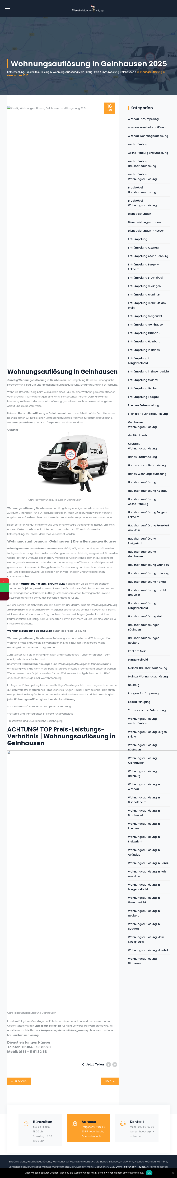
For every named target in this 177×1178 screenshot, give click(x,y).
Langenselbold (138, 659)
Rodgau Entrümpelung (143, 693)
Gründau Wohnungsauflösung (142, 446)
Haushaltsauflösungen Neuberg (143, 640)
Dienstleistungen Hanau (144, 222)
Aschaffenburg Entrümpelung (148, 153)
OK (149, 1172)
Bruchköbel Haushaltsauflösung (142, 190)
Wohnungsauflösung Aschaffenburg (142, 721)
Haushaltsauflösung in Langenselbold (143, 606)
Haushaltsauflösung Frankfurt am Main (148, 528)
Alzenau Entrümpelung (143, 119)
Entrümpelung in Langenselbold (139, 361)
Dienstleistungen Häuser (130, 1167)
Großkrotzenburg (139, 435)
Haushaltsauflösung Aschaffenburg (142, 501)
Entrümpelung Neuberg (143, 388)
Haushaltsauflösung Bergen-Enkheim (147, 515)
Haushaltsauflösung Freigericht (142, 541)
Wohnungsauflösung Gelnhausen (29, 631)
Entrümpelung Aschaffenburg (148, 256)
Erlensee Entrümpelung (143, 405)
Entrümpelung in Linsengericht (148, 371)
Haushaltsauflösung (32, 583)
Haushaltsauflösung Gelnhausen (142, 554)
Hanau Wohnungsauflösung (147, 474)
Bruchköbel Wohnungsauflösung (142, 203)
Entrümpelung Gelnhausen (146, 324)
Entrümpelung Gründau (144, 333)
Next (108, 1081)
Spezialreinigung (139, 702)
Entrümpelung (56, 583)
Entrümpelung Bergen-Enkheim (143, 267)
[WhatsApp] (4, 587)
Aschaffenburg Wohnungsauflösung (142, 177)
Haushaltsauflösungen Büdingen (143, 627)
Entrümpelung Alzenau (143, 247)
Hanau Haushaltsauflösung (147, 465)
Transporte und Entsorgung (147, 710)
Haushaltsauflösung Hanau (147, 582)
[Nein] (172, 1173)
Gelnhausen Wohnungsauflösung (142, 424)
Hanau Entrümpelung (142, 457)
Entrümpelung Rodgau (143, 397)
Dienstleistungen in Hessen (146, 230)
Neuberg (133, 685)
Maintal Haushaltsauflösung (147, 668)
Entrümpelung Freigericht (145, 316)
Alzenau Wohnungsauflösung (148, 136)
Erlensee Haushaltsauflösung (148, 414)
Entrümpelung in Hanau (144, 350)
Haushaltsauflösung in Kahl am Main (147, 592)
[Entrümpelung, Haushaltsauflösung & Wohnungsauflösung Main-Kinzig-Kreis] (88, 8)
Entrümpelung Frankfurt (144, 294)
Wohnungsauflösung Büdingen (142, 747)
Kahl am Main (137, 651)
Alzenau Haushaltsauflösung (147, 127)
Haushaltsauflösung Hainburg (148, 573)
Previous (20, 1081)
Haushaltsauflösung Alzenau (147, 491)
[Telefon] (4, 596)
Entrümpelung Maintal (143, 380)
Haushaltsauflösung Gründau (148, 565)
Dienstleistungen (139, 214)
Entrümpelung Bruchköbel (145, 277)
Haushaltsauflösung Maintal (147, 616)
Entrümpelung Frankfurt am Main (147, 305)
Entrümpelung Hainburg (144, 341)
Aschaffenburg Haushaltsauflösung (142, 163)
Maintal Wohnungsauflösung (148, 676)
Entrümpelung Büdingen (144, 286)
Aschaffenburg (138, 144)
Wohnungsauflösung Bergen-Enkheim (148, 734)
